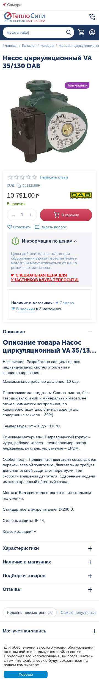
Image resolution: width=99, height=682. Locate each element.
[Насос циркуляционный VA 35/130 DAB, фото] (49, 121)
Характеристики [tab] (21, 548)
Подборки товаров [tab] (24, 575)
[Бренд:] (81, 195)
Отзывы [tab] (12, 589)
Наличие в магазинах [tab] (27, 562)
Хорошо (26, 674)
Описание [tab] (14, 331)
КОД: (11, 185)
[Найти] (69, 32)
